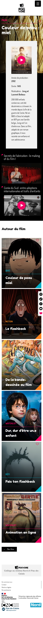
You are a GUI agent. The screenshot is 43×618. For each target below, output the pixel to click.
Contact (4, 585)
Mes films (10, 549)
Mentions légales (6, 587)
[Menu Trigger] (38, 4)
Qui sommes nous (7, 582)
